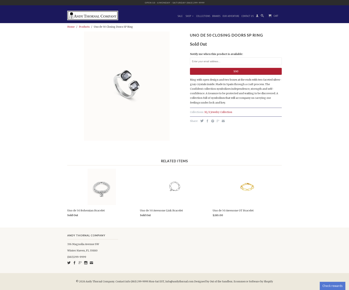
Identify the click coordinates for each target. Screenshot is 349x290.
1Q (205, 112)
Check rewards (332, 286)
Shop (190, 16)
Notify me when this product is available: (216, 54)
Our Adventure (230, 16)
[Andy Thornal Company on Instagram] (85, 262)
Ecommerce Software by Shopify (253, 281)
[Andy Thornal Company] (92, 14)
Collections (203, 16)
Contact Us (247, 16)
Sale (180, 16)
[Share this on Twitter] (201, 120)
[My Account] (257, 16)
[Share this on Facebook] (206, 121)
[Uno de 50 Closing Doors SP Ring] (126, 86)
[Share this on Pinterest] (211, 121)
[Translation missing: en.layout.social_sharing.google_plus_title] (217, 121)
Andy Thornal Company (100, 281)
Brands (216, 16)
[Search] (262, 16)
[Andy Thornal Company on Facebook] (74, 262)
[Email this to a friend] (222, 121)
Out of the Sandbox (221, 281)
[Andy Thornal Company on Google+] (80, 262)
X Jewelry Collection (220, 112)
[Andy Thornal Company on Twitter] (69, 262)
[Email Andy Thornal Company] (91, 262)
